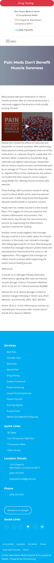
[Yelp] (21, 526)
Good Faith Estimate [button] (11, 550)
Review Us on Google (18, 510)
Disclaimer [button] (32, 544)
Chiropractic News (16, 444)
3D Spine (11, 432)
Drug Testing (26, 3)
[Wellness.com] (42, 526)
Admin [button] (26, 550)
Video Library (13, 450)
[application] (27, 126)
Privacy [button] (43, 544)
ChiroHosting (29, 558)
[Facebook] (14, 526)
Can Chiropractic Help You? (20, 438)
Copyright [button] (20, 544)
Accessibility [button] (8, 544)
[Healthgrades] (28, 526)
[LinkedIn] (35, 526)
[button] (27, 126)
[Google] (6, 526)
